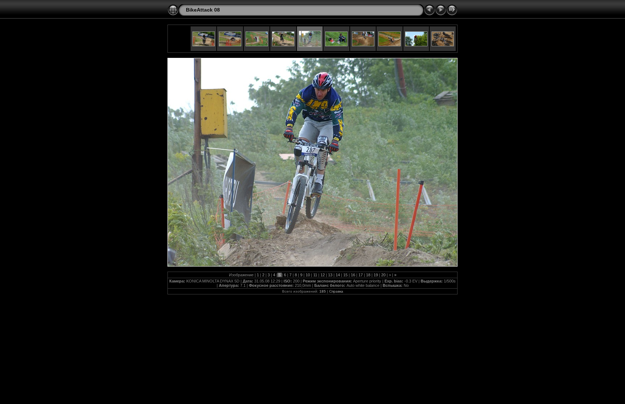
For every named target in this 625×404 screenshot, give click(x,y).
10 (308, 275)
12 (322, 275)
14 (338, 275)
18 (368, 275)
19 (376, 275)
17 (360, 275)
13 (330, 275)
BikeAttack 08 (203, 10)
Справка (336, 291)
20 (383, 275)
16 (353, 275)
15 (345, 275)
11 (315, 275)
